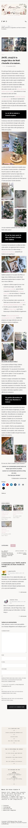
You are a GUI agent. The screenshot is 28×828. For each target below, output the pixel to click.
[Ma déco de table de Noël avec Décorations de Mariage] (7, 524)
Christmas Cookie (9, 289)
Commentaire (6, 630)
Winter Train (12, 309)
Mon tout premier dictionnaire (14, 761)
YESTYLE (14, 772)
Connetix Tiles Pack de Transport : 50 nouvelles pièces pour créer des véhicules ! (7, 553)
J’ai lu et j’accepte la (13, 685)
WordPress (5, 824)
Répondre (23, 592)
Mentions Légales (9, 810)
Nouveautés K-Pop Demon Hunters (14, 757)
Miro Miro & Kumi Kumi (14, 740)
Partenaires (7, 808)
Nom (3, 655)
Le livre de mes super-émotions (14, 753)
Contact (6, 805)
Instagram (6, 807)
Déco (3, 54)
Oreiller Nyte (14, 736)
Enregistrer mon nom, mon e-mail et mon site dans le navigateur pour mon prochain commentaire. (14, 680)
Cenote (12, 822)
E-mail (3, 662)
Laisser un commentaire (16, 707)
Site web (4, 669)
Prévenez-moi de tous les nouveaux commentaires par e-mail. (12, 692)
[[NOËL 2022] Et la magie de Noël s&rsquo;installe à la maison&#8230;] (7, 508)
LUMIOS (14, 776)
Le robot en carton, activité (20, 552)
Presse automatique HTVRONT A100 (14, 732)
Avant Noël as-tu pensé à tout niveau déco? (18, 513)
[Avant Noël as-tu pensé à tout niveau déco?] (18, 508)
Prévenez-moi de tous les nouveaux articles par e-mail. (12, 699)
